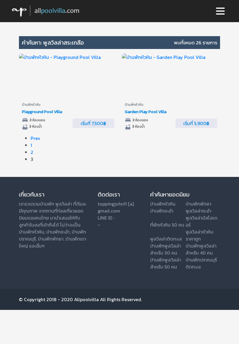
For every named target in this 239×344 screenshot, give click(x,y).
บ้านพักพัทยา (51, 238)
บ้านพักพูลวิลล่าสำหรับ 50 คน (165, 263)
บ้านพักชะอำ (58, 231)
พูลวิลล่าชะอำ (198, 210)
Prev (35, 138)
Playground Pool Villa (42, 112)
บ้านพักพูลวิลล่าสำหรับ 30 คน (165, 249)
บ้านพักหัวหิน (31, 231)
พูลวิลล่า (63, 203)
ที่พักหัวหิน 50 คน (167, 224)
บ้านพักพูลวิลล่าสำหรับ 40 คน (201, 249)
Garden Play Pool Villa (145, 112)
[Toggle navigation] (220, 11)
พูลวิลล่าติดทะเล (166, 238)
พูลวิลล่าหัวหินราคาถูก (199, 235)
